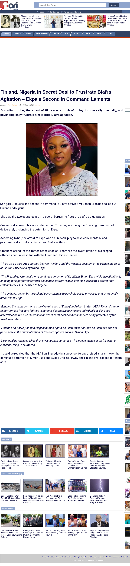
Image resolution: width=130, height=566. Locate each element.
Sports (77, 33)
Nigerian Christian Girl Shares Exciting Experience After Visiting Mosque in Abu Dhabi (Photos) (74, 20)
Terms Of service (91, 557)
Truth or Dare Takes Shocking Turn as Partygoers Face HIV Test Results (10, 464)
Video (110, 33)
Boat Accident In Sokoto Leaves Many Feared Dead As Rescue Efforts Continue (33, 499)
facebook (116, 557)
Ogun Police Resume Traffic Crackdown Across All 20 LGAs (77, 498)
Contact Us (54, 12)
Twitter (123, 557)
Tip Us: (72, 12)
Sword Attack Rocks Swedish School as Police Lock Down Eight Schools (11, 533)
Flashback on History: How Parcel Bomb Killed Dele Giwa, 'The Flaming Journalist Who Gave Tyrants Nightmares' (31, 21)
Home (41, 12)
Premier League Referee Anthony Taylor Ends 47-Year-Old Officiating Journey (100, 464)
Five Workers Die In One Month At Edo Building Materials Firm (55, 498)
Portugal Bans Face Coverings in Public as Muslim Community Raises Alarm (33, 533)
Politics (18, 33)
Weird (99, 33)
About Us (50, 557)
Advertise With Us (104, 557)
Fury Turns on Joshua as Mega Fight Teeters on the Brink (77, 532)
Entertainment (42, 33)
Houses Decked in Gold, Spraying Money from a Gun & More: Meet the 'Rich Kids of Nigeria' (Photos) (117, 20)
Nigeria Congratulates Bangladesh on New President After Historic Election (99, 533)
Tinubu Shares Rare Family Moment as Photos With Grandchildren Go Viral (78, 464)
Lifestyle (55, 33)
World (29, 33)
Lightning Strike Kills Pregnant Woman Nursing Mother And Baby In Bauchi (98, 499)
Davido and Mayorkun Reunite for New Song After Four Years (32, 463)
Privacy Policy (79, 557)
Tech (66, 33)
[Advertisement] (65, 62)
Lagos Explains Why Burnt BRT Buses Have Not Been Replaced (11, 498)
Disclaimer (68, 557)
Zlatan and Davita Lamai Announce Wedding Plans (53, 463)
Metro (88, 33)
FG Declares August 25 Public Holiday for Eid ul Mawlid (56, 532)
